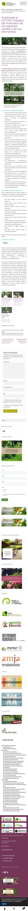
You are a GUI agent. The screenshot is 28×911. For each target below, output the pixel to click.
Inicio (4, 9)
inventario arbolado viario (11, 333)
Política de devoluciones (9, 855)
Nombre (5, 380)
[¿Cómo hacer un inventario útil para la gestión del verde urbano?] (7, 310)
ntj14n (22, 334)
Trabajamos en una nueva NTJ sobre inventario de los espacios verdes (7, 300)
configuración (18, 901)
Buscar (14, 908)
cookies (8, 899)
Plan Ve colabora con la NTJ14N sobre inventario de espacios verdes (18, 300)
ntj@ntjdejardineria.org (7, 849)
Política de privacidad (8, 858)
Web (4, 393)
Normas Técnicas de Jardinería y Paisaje (14, 9)
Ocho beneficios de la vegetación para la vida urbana (21, 340)
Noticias (3, 331)
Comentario (6, 362)
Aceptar (4, 903)
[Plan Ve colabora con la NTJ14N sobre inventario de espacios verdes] (18, 295)
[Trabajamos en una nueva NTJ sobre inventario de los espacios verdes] (7, 295)
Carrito (21, 907)
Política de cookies (7, 860)
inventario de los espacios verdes (13, 334)
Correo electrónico (8, 387)
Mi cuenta (4, 908)
